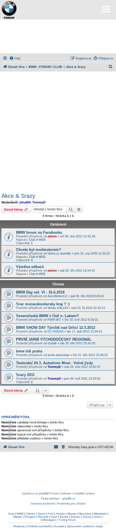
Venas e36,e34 (58, 307)
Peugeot (30, 516)
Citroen (30, 513)
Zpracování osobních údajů (85, 526)
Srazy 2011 (25, 375)
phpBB (43, 493)
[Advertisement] (58, 36)
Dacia (41, 513)
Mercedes (85, 513)
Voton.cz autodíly (59, 253)
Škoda (64, 516)
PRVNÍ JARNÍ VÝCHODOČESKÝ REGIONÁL (54, 339)
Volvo (97, 516)
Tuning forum (67, 519)
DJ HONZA (55, 331)
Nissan (17, 516)
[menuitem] (15, 58)
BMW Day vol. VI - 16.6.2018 (40, 292)
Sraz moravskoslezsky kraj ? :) (43, 304)
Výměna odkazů (30, 267)
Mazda (71, 513)
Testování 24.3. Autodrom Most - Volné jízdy (54, 363)
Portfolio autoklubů (39, 526)
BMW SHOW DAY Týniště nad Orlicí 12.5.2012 (55, 327)
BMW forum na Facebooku (39, 232)
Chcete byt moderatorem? (38, 249)
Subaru (75, 516)
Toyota (87, 516)
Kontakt (59, 526)
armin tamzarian (59, 355)
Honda (60, 513)
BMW (20, 513)
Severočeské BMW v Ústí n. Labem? (47, 316)
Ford (50, 513)
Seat (54, 516)
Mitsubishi (100, 513)
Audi (11, 513)
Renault (43, 516)
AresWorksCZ (57, 296)
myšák (52, 343)
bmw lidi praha (29, 351)
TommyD (39, 202)
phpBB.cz (69, 498)
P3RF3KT (54, 319)
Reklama (19, 526)
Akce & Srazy (18, 196)
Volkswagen (48, 519)
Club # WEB (37, 239)
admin (52, 236)
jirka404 (25, 202)
